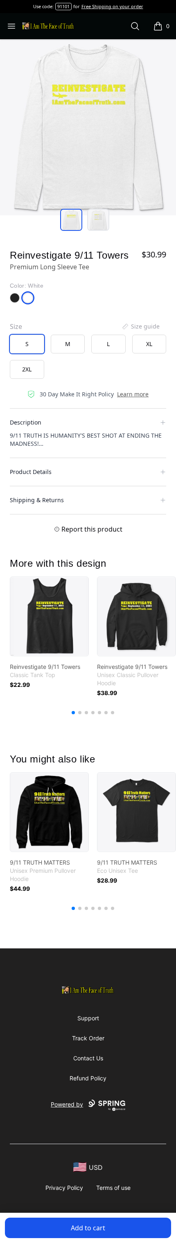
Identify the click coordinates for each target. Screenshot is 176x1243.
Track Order (88, 1038)
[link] (49, 616)
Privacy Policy (64, 1187)
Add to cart (88, 1227)
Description (25, 422)
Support (88, 1018)
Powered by (67, 1104)
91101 (63, 6)
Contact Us (88, 1058)
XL (149, 344)
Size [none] (16, 326)
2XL (27, 369)
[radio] (27, 344)
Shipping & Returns (37, 500)
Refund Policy (88, 1078)
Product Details (31, 472)
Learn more (133, 394)
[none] (140, 326)
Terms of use (113, 1187)
